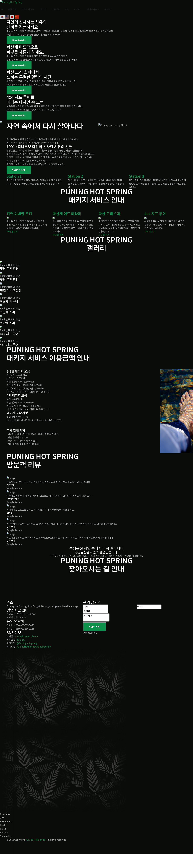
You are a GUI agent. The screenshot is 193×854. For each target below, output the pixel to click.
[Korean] (2, 16)
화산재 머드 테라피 (67, 213)
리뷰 (67, 9)
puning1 (21, 639)
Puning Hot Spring (35, 839)
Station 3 (136, 176)
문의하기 (108, 9)
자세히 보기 (12, 231)
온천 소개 (12, 9)
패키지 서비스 (28, 9)
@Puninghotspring (27, 643)
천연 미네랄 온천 (19, 213)
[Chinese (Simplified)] (17, 16)
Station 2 (75, 176)
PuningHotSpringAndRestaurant (34, 646)
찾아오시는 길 (93, 9)
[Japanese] (12, 16)
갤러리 (44, 9)
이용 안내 (56, 9)
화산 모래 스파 (109, 213)
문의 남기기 (94, 626)
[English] (7, 16)
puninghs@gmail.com (26, 636)
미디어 (77, 9)
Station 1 (14, 176)
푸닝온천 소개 (18, 169)
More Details (19, 40)
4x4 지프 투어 (155, 213)
